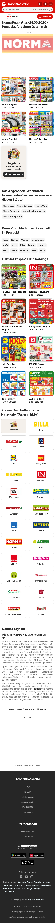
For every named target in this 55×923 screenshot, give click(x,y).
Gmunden (11, 211)
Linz (8, 206)
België (29, 882)
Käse (22, 245)
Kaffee (14, 240)
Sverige (37, 888)
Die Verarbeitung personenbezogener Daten (27, 917)
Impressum (27, 812)
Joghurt (42, 245)
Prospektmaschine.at (34, 900)
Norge (29, 888)
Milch (14, 245)
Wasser (25, 240)
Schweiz (46, 882)
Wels (41, 206)
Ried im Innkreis (34, 211)
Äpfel (5, 245)
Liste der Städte (28, 802)
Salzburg (24, 206)
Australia (22, 882)
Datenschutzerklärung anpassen (27, 906)
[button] (45, 4)
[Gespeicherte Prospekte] (40, 4)
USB (34, 250)
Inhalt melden (27, 797)
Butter (31, 245)
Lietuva (11, 888)
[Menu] (50, 4)
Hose (5, 250)
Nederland (20, 888)
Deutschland (8, 885)
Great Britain (45, 885)
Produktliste (27, 807)
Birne (14, 250)
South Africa (8, 891)
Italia (5, 888)
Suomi (28, 885)
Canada (37, 882)
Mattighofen (12, 216)
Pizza (5, 240)
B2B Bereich (27, 836)
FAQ (27, 786)
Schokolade (38, 240)
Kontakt (27, 792)
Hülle (42, 250)
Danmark (19, 885)
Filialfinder (37, 688)
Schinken (24, 250)
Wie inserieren (27, 831)
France (35, 885)
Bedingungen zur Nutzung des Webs (27, 911)
